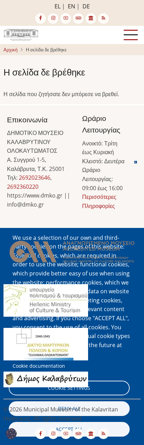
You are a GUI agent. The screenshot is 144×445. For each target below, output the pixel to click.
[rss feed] (103, 18)
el (57, 6)
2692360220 (22, 187)
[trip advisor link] (78, 18)
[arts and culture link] (91, 18)
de (86, 6)
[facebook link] (40, 18)
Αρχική (10, 49)
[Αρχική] (20, 34)
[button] (72, 254)
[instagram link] (53, 18)
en (71, 6)
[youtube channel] (65, 18)
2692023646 (34, 177)
